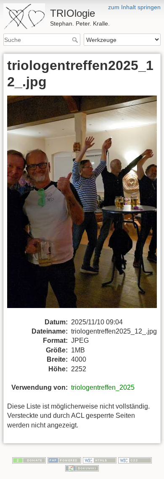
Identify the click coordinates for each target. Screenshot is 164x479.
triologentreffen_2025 (103, 387)
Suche (76, 40)
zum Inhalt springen (134, 7)
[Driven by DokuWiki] (82, 468)
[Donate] (29, 459)
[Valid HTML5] (99, 459)
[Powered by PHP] (64, 459)
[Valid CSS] (135, 459)
